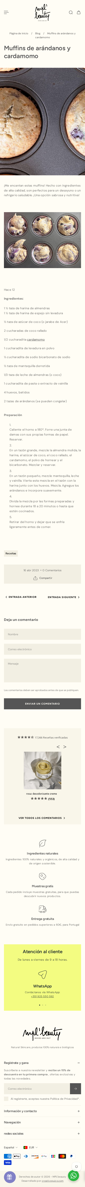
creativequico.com (52, 1180)
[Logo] (42, 12)
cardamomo (36, 340)
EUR (31, 1147)
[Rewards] (10, 1177)
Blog (37, 33)
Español (9, 1147)
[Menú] (6, 12)
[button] (59, 747)
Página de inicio (18, 33)
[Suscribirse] (75, 1088)
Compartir (45, 578)
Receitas (11, 553)
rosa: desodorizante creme (41, 793)
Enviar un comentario (42, 703)
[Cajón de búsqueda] (71, 12)
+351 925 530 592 (42, 996)
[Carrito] (79, 12)
